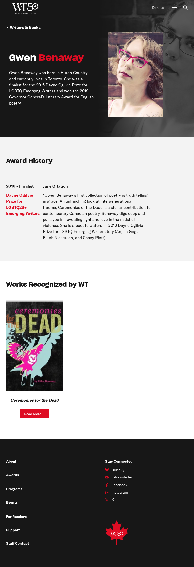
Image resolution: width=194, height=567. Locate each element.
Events (12, 502)
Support (13, 530)
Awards (12, 475)
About (11, 461)
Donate (158, 7)
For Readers (16, 516)
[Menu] (174, 7)
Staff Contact (17, 543)
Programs (14, 489)
